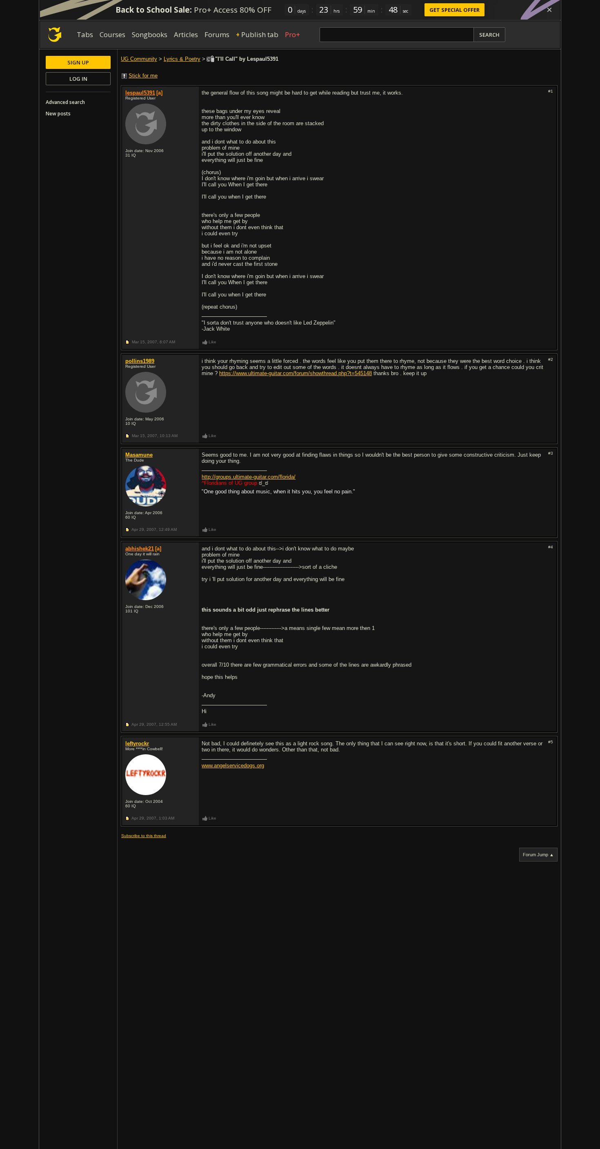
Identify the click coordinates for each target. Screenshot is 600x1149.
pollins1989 (139, 361)
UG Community (139, 59)
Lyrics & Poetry (182, 59)
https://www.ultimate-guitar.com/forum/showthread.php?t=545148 (295, 373)
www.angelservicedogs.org (233, 765)
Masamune (139, 455)
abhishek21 (139, 549)
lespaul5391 (140, 93)
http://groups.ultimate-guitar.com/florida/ (249, 477)
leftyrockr (137, 743)
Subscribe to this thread (143, 835)
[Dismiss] (549, 9)
